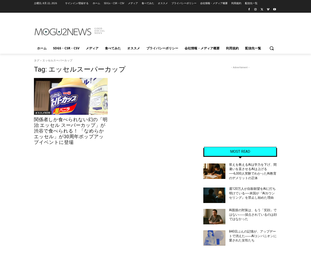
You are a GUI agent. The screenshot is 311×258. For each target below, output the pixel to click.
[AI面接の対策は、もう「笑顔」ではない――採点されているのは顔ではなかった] (214, 216)
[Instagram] (255, 9)
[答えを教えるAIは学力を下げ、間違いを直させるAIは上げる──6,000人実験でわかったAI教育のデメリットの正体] (214, 171)
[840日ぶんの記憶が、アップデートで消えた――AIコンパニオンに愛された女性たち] (214, 238)
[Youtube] (274, 9)
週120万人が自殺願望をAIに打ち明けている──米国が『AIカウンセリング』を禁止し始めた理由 (252, 193)
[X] (262, 9)
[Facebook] (249, 9)
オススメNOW (42, 112)
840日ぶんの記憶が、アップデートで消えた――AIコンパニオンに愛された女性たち (253, 236)
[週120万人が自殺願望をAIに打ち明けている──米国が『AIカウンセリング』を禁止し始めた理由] (214, 195)
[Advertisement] (190, 29)
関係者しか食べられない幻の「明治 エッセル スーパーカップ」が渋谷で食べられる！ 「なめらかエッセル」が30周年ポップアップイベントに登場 (70, 131)
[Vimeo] (268, 9)
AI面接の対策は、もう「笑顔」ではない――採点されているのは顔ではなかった (253, 214)
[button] (271, 48)
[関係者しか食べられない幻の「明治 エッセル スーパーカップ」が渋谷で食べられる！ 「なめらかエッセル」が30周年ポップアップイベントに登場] (71, 96)
